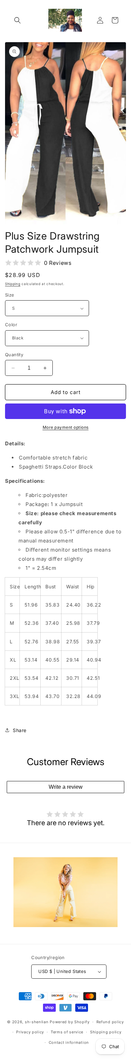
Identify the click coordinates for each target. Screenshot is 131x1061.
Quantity (14, 354)
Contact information (69, 1042)
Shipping (12, 284)
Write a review (66, 787)
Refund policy (110, 1022)
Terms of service (67, 1032)
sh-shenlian (37, 1022)
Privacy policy (30, 1032)
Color (11, 324)
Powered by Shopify (70, 1022)
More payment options (66, 427)
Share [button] (20, 730)
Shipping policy (106, 1032)
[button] (17, 20)
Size (9, 295)
